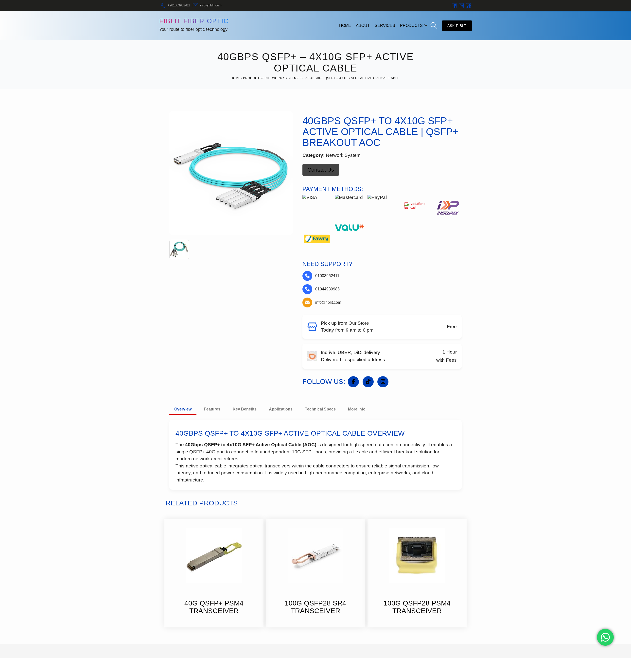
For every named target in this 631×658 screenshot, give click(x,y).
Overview (183, 409)
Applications (281, 409)
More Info (357, 409)
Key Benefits (245, 409)
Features (212, 409)
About (363, 25)
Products (411, 25)
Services (385, 25)
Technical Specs (320, 409)
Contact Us (320, 170)
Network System (281, 78)
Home (345, 25)
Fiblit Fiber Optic (194, 21)
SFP (303, 78)
